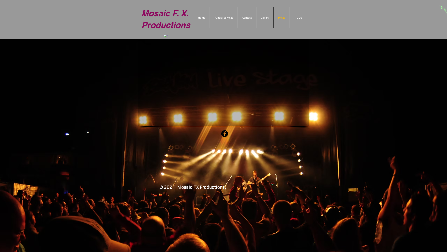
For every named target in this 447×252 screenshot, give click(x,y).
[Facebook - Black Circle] (224, 133)
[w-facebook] (166, 36)
